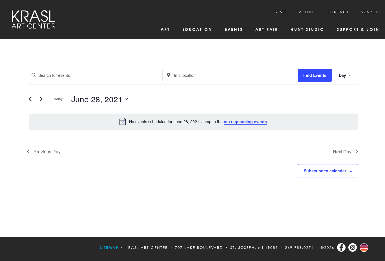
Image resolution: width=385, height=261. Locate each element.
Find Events (314, 75)
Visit (281, 12)
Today (58, 98)
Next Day (342, 151)
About (306, 12)
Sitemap (109, 247)
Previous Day (47, 151)
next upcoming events (245, 121)
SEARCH (370, 12)
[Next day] (41, 99)
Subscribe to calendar (325, 170)
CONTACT (338, 12)
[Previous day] (30, 99)
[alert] (193, 121)
